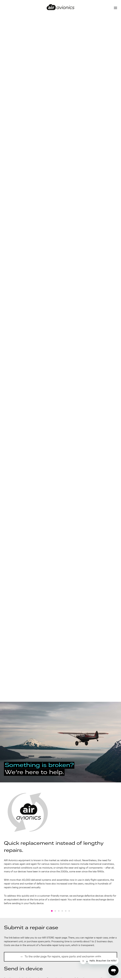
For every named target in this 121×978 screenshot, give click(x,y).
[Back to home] (60, 8)
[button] (115, 8)
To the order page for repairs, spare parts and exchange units (63, 956)
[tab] (52, 911)
